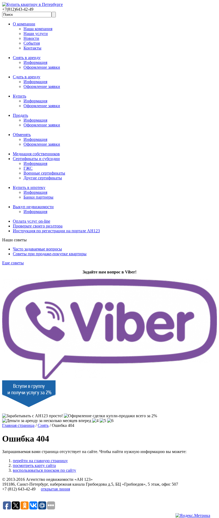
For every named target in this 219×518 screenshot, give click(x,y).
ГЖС (28, 168)
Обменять (22, 134)
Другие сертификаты (43, 178)
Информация (35, 62)
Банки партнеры (38, 197)
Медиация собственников (36, 154)
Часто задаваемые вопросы (37, 249)
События (32, 43)
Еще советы (13, 263)
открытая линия (55, 489)
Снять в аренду (27, 57)
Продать (20, 115)
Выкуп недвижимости (33, 206)
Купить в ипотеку (29, 187)
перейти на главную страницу (40, 460)
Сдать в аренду (26, 77)
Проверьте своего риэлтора (37, 226)
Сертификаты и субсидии (36, 158)
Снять (43, 425)
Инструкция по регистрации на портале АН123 (56, 231)
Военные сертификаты (44, 173)
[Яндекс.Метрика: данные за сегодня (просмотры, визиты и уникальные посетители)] (192, 515)
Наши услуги (36, 33)
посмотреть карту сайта (34, 465)
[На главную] (32, 4)
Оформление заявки (42, 67)
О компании (24, 24)
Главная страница (18, 425)
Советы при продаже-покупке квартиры (50, 254)
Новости (31, 38)
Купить (19, 96)
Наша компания (38, 28)
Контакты (32, 48)
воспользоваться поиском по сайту (44, 470)
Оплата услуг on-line (31, 221)
